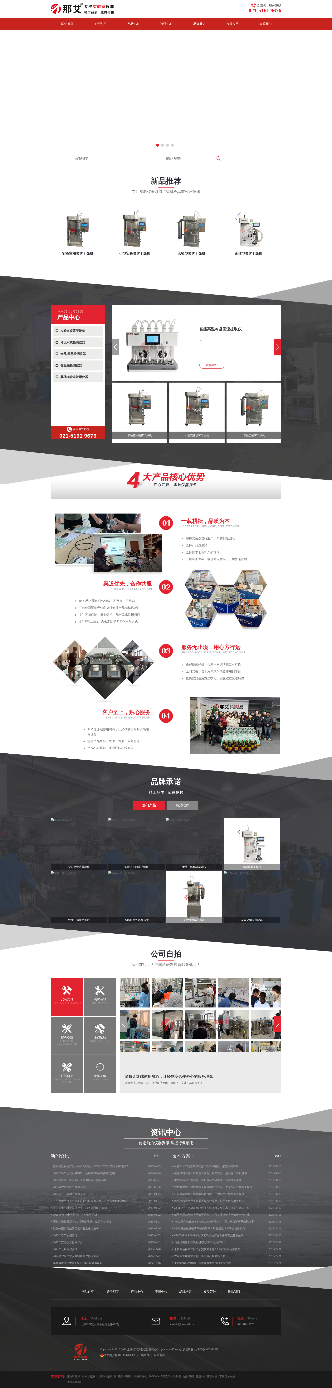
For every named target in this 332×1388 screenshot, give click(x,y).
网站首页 (67, 24)
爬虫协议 (146, 1355)
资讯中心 (166, 24)
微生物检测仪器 (71, 365)
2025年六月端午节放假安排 (69, 1187)
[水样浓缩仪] (79, 897)
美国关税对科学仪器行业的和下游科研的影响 (80, 1207)
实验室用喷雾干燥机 (140, 435)
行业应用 (232, 24)
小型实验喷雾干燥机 (197, 435)
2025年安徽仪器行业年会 (68, 1242)
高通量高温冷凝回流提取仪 (252, 920)
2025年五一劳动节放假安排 (69, 1194)
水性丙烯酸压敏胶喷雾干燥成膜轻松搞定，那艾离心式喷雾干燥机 (213, 1187)
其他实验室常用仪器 (74, 377)
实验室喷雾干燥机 (73, 330)
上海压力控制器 (106, 1376)
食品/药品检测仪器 (73, 353)
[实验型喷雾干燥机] (254, 407)
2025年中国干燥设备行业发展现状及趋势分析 (80, 1180)
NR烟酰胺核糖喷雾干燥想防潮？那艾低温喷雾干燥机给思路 (209, 1228)
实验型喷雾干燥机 (254, 435)
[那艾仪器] (82, 8)
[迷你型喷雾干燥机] (252, 844)
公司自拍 (166, 954)
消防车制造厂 (75, 1382)
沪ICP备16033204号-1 (208, 1349)
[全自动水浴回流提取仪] (136, 897)
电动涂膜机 (125, 1376)
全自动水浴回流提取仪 (136, 920)
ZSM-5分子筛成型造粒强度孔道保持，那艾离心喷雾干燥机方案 (211, 1207)
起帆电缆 (188, 1376)
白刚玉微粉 (88, 1376)
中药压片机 (140, 1376)
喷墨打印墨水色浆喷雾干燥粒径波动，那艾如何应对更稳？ (209, 1201)
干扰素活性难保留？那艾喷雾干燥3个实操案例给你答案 (207, 1249)
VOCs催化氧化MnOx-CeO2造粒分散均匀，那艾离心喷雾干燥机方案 (214, 1221)
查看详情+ (212, 365)
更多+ (277, 1155)
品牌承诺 (199, 24)
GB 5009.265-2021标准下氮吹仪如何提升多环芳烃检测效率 (209, 1235)
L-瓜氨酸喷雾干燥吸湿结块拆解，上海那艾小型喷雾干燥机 (209, 1194)
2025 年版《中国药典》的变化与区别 (75, 1214)
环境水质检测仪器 (73, 342)
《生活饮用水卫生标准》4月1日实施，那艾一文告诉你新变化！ (90, 1201)
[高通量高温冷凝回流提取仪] (252, 897)
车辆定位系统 (227, 1376)
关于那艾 (100, 24)
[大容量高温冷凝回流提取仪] (194, 897)
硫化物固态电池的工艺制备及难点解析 (76, 1228)
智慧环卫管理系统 (206, 1376)
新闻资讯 (60, 1155)
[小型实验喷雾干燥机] (196, 407)
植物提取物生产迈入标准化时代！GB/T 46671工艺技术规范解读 (91, 1166)
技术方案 (181, 1155)
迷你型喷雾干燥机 (252, 867)
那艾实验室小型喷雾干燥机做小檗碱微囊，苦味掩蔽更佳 (208, 1180)
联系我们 (265, 24)
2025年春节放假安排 (65, 1235)
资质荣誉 (209, 1291)
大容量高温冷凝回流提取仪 (194, 920)
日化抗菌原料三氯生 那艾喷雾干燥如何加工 (200, 1242)
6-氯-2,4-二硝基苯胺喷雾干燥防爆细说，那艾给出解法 (206, 1166)
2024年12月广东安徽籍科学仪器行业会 (76, 1256)
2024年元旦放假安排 (65, 1249)
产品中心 (133, 24)
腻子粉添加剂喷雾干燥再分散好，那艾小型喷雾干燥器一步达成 (212, 1214)
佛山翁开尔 (73, 1376)
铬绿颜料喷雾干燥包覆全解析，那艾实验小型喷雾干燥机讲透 (210, 1173)
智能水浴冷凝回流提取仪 (220, 329)
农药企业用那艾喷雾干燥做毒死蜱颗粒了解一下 (202, 1256)
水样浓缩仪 (79, 920)
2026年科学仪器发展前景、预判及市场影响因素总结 (84, 1173)
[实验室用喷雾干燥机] (139, 407)
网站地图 (159, 1355)
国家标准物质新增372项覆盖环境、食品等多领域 (82, 1221)
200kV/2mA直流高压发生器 (165, 1376)
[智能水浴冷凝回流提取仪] (128, 309)
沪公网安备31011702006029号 (121, 1355)
